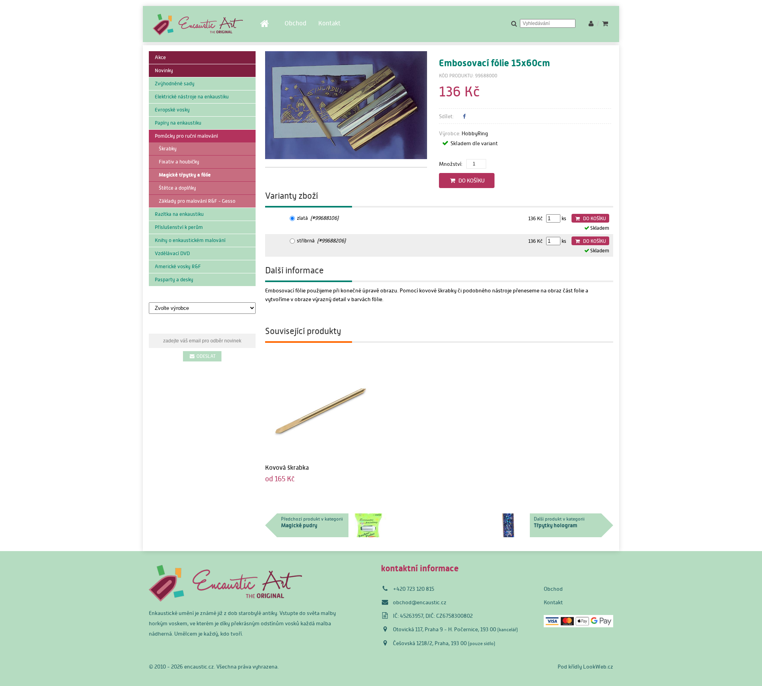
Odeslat (205, 356)
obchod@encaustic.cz (419, 602)
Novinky (164, 70)
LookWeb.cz (598, 666)
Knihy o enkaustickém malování (190, 240)
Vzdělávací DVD (172, 253)
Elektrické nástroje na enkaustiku (192, 97)
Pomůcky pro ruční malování (186, 136)
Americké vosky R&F (178, 266)
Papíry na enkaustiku (178, 123)
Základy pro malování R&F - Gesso (197, 201)
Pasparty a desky (174, 279)
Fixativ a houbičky (179, 162)
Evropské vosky (172, 110)
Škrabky (168, 149)
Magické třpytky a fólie (185, 175)
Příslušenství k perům (179, 227)
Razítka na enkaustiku (179, 214)
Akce (160, 57)
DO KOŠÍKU (470, 180)
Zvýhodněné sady (174, 83)
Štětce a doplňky (177, 188)
